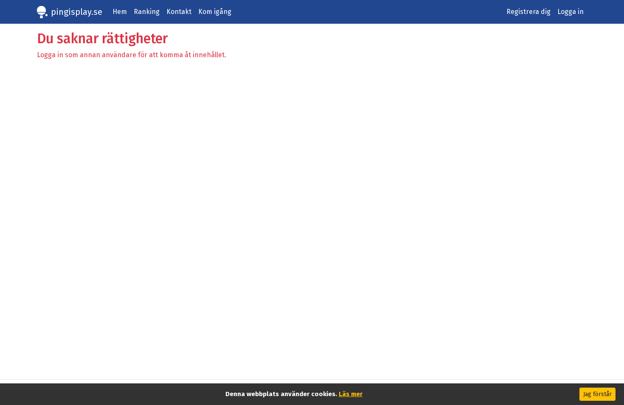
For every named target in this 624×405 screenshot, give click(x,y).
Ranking (147, 12)
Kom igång (214, 12)
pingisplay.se (76, 12)
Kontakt (178, 12)
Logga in (570, 12)
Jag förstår (597, 394)
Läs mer (351, 394)
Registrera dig (528, 12)
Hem (119, 12)
